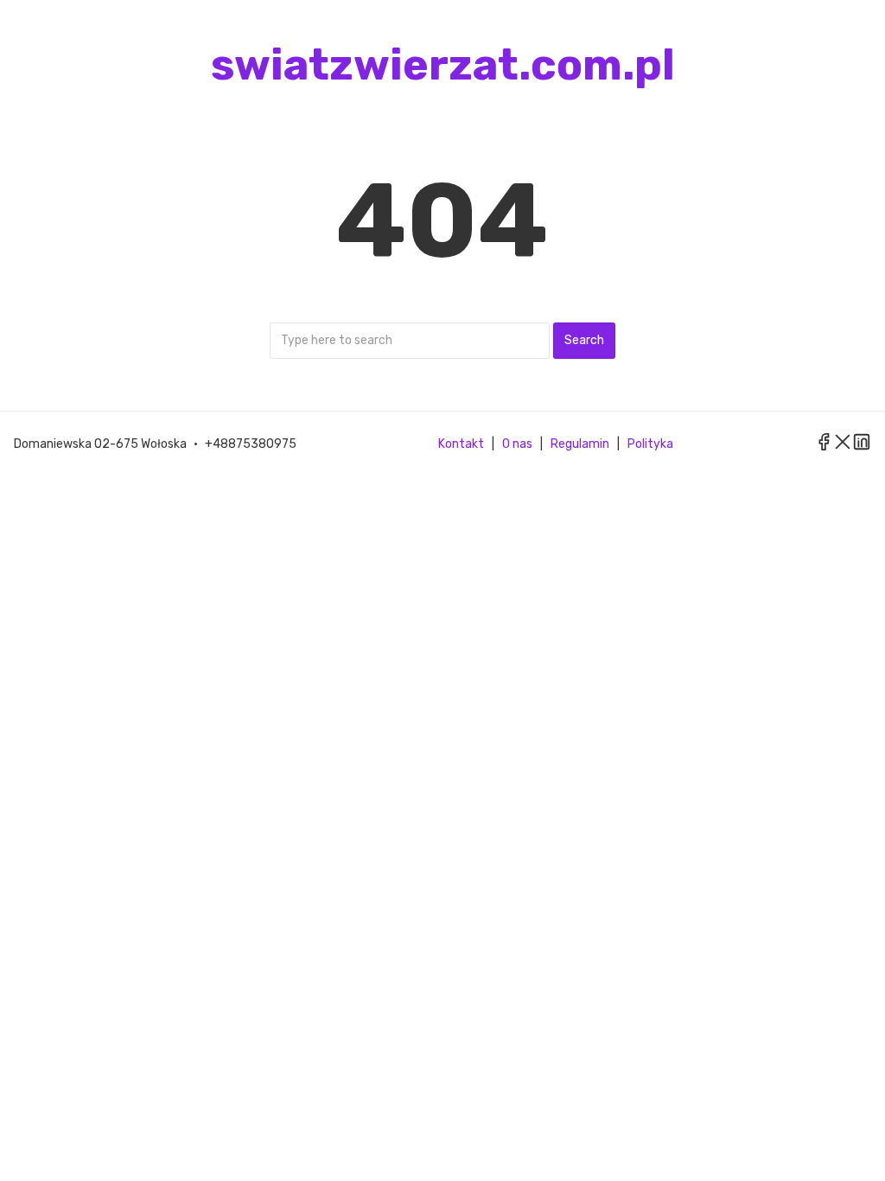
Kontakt (461, 444)
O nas (517, 444)
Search (584, 340)
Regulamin (580, 444)
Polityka (650, 444)
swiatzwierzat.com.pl (443, 65)
